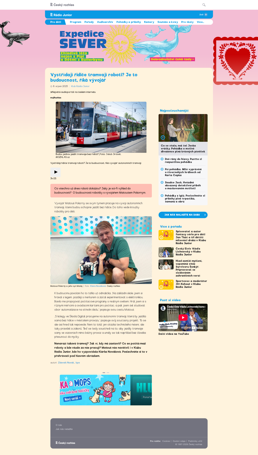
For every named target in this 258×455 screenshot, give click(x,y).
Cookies (166, 441)
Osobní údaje (179, 441)
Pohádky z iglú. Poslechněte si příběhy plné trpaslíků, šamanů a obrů (185, 198)
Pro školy (187, 22)
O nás (59, 425)
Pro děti (55, 22)
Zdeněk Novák (66, 362)
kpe (78, 362)
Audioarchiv (105, 22)
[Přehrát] (55, 172)
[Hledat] (204, 5)
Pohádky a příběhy (129, 22)
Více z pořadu (171, 226)
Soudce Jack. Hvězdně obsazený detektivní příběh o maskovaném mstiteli (183, 185)
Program (75, 22)
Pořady (89, 22)
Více (200, 22)
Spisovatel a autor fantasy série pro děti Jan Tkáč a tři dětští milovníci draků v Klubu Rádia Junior (191, 237)
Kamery (149, 22)
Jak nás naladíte (64, 429)
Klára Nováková (98, 286)
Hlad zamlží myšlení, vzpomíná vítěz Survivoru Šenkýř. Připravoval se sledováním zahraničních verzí (189, 268)
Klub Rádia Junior (80, 86)
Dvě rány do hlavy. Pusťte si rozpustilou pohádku (183, 160)
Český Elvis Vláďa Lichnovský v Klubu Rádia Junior (188, 251)
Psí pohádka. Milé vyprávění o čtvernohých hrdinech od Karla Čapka (183, 172)
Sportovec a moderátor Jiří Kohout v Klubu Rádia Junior (191, 284)
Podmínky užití (195, 441)
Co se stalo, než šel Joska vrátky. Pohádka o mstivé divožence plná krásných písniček (183, 148)
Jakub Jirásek (113, 154)
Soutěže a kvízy (167, 22)
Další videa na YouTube (174, 333)
